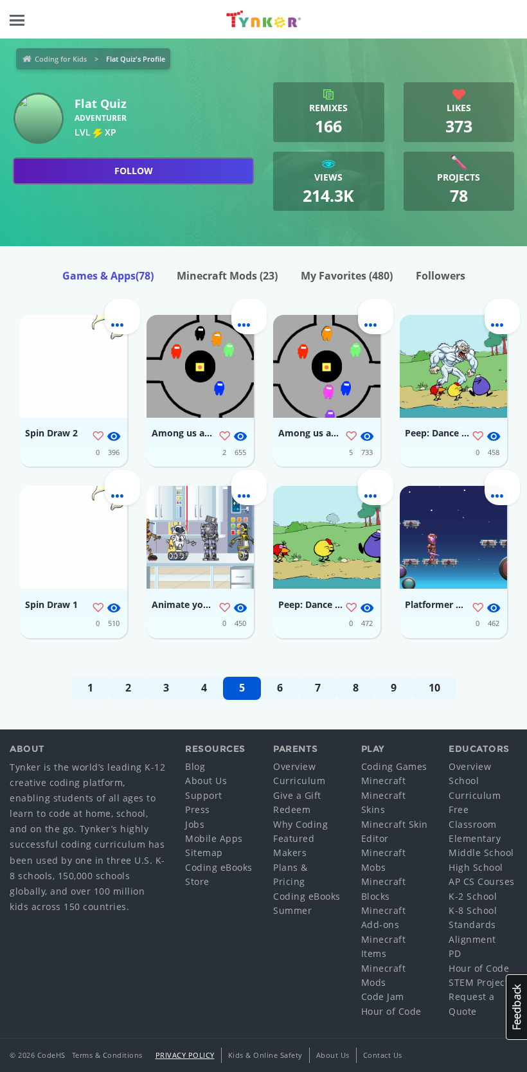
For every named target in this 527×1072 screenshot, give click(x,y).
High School (476, 867)
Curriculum (299, 780)
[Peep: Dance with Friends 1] (453, 366)
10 (434, 688)
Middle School (481, 852)
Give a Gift (297, 795)
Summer (292, 910)
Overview (294, 766)
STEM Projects (481, 982)
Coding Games (394, 766)
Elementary (475, 838)
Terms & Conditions (107, 1055)
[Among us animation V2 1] (200, 366)
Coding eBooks (219, 867)
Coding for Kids (61, 59)
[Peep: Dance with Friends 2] (326, 537)
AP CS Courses (482, 881)
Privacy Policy (185, 1055)
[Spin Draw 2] (73, 366)
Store (197, 881)
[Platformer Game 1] (453, 537)
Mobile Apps (214, 838)
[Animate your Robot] (200, 537)
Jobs (194, 824)
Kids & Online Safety (265, 1055)
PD (455, 953)
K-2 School (473, 896)
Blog (195, 766)
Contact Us (382, 1055)
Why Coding (300, 824)
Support (203, 795)
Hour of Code (391, 1011)
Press (197, 809)
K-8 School (473, 910)
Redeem (291, 809)
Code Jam (382, 996)
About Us (206, 780)
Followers (440, 276)
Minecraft (383, 780)
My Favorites (347, 276)
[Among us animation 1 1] (326, 366)
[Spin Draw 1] (73, 537)
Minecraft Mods (227, 276)
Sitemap (204, 852)
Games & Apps (108, 276)
